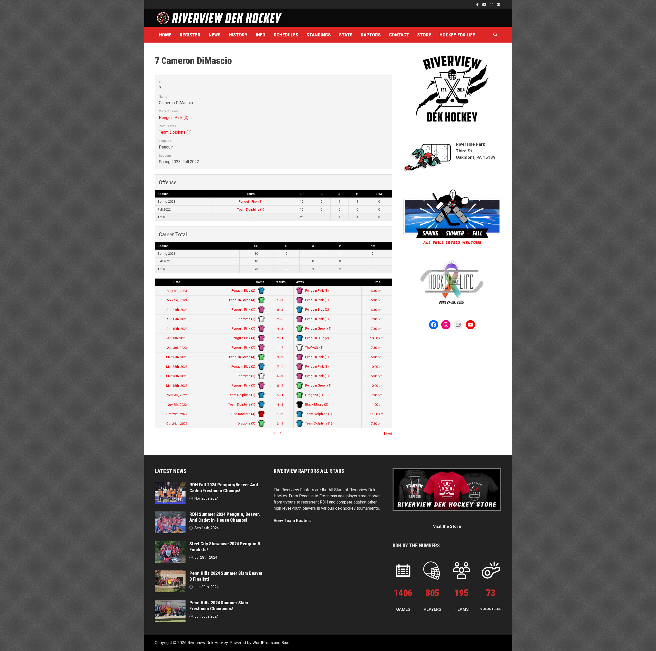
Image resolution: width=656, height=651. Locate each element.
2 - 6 (280, 319)
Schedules (286, 35)
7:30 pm (377, 319)
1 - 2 (280, 300)
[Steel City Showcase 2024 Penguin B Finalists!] (170, 543)
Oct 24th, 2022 (176, 424)
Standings (318, 35)
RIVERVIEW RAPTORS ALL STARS (309, 471)
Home (165, 35)
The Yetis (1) (246, 319)
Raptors (371, 35)
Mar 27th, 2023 (177, 357)
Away (300, 282)
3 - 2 (280, 357)
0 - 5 (280, 386)
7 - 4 (280, 367)
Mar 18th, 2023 (177, 386)
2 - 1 (280, 338)
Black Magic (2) (316, 404)
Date (176, 282)
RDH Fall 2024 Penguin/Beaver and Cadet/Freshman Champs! (223, 487)
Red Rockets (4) (243, 414)
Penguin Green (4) (242, 300)
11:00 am (376, 405)
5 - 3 (280, 310)
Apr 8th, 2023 (177, 338)
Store (424, 35)
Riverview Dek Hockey (208, 642)
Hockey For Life (457, 35)
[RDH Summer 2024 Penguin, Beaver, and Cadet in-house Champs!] (170, 514)
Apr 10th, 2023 (177, 329)
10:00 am (376, 338)
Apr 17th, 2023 (177, 319)
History (238, 35)
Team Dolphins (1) (175, 132)
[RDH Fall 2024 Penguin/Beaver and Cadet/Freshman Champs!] (170, 484)
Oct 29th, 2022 (176, 414)
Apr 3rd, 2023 (177, 348)
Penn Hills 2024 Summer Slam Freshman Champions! (218, 605)
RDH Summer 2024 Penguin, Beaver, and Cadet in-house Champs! (224, 517)
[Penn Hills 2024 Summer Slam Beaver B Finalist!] (170, 573)
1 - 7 (280, 348)
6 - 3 (280, 376)
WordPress (262, 642)
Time (376, 282)
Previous (163, 433)
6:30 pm (377, 291)
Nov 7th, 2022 (177, 395)
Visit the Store (447, 526)
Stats (346, 35)
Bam (285, 642)
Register (190, 35)
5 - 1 (280, 395)
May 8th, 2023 (177, 291)
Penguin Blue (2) (243, 290)
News (215, 35)
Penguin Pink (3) (173, 117)
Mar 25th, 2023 (177, 367)
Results (280, 282)
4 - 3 (280, 329)
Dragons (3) (313, 395)
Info (260, 35)
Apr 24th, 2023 (177, 310)
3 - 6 (280, 424)
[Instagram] (492, 4)
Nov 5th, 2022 (177, 405)
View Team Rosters (293, 520)
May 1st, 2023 (177, 300)
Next (388, 433)
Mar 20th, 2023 (177, 376)
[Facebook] (478, 4)
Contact (399, 35)
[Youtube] (485, 4)
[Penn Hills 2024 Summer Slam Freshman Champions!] (170, 602)
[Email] (498, 4)
